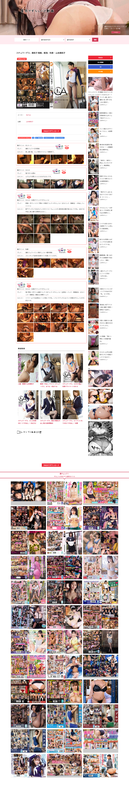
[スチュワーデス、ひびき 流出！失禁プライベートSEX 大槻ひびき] (72, 382)
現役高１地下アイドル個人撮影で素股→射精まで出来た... (106, 307)
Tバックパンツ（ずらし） (24, 138)
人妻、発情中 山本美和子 (26, 384)
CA (33, 138)
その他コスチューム (49, 138)
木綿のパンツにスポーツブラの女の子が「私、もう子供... (106, 291)
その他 (100, 71)
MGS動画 (100, 62)
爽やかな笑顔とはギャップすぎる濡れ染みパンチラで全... (106, 241)
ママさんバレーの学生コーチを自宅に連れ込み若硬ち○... (106, 210)
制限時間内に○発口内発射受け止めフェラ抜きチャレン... (106, 115)
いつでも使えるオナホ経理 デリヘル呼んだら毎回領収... (106, 226)
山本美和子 (29, 122)
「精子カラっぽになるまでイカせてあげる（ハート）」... (106, 194)
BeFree (28, 115)
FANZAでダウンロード (51, 131)
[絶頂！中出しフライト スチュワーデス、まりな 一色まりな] (50, 382)
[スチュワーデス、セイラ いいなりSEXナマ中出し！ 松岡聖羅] (72, 419)
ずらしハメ (21, 59)
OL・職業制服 (39, 138)
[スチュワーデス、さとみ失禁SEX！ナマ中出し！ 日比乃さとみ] (28, 419)
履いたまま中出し (59, 138)
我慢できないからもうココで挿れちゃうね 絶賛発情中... (106, 178)
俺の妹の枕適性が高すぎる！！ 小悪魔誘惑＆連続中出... (106, 147)
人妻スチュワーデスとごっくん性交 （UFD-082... (106, 273)
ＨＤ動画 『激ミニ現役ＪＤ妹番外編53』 (106, 338)
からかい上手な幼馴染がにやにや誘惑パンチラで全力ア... (106, 354)
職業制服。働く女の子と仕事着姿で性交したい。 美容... (106, 257)
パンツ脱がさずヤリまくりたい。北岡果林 (106, 131)
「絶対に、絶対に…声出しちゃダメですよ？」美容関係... (106, 162)
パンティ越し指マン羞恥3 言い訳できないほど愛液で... (106, 99)
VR (100, 67)
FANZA (100, 58)
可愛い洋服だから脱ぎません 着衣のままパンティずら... (106, 323)
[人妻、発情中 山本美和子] (28, 382)
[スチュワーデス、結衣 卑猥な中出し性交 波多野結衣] (50, 419)
